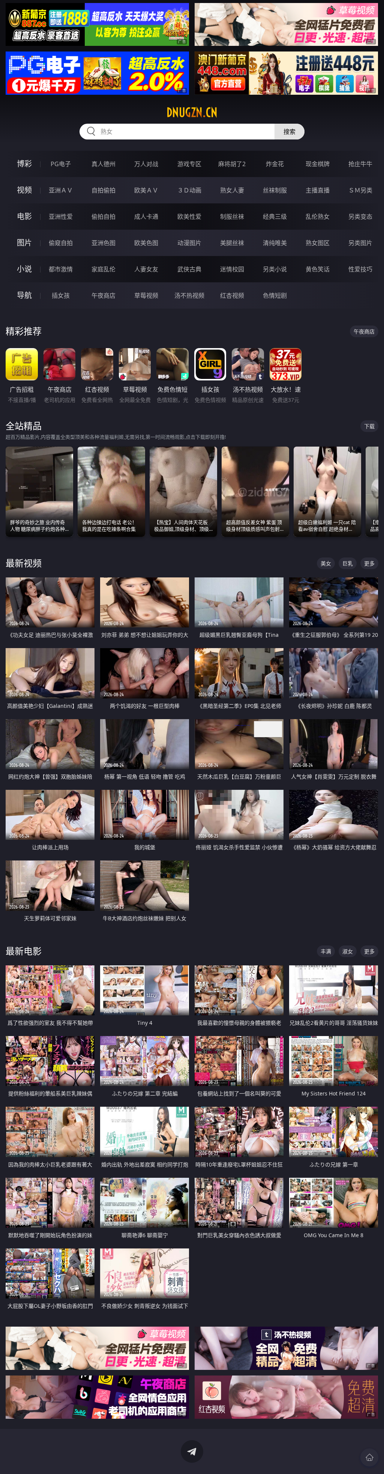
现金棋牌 (318, 164)
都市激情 (61, 269)
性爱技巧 (360, 269)
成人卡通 (146, 216)
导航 (24, 295)
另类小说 (275, 269)
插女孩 (61, 295)
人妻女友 (146, 269)
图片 (24, 243)
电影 (24, 216)
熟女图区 (318, 243)
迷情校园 (232, 269)
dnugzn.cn (192, 112)
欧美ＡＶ (146, 190)
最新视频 (24, 563)
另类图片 (360, 243)
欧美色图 (146, 243)
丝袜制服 (275, 190)
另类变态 (360, 216)
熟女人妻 (232, 190)
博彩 (24, 164)
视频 (24, 190)
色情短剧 (275, 295)
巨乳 (347, 563)
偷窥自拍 (61, 243)
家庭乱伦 (104, 269)
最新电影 (24, 951)
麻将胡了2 (232, 164)
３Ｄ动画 (189, 190)
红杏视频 (232, 295)
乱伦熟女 (318, 216)
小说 (24, 269)
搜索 (290, 131)
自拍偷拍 (104, 190)
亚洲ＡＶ (61, 190)
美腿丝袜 (232, 243)
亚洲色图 (104, 243)
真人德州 (104, 164)
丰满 (326, 951)
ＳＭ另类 (360, 190)
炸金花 (275, 164)
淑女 (347, 951)
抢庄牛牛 (360, 164)
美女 (326, 563)
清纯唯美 (275, 243)
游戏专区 (189, 164)
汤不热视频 (189, 295)
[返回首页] (369, 1457)
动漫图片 (189, 243)
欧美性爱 (189, 216)
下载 (369, 426)
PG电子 (61, 164)
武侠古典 (189, 269)
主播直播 (318, 190)
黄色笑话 (318, 269)
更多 (369, 563)
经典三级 (275, 216)
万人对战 (146, 164)
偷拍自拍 (104, 216)
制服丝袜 (232, 216)
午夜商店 (104, 295)
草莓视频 (146, 295)
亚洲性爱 (61, 216)
